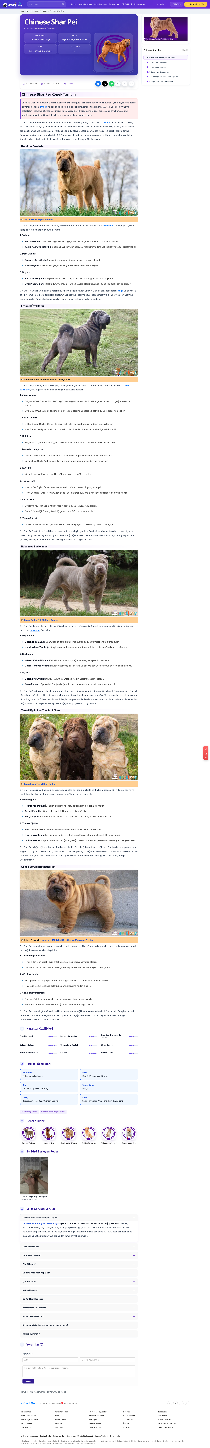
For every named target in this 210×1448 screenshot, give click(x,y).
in (187, 1403)
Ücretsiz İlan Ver (197, 4)
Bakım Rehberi (129, 1416)
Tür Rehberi (128, 1419)
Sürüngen (93, 1419)
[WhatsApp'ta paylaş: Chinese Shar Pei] (111, 84)
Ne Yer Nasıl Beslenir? (32, 1299)
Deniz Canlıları (27, 1423)
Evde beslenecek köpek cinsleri (53, 1112)
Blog (112, 1436)
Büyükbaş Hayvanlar (29, 1419)
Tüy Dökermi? (29, 1264)
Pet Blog (126, 1412)
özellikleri (108, 225)
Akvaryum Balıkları (28, 1416)
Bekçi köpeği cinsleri (29, 1112)
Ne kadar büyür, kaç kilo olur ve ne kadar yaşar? (45, 1325)
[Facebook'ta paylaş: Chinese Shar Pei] (98, 84)
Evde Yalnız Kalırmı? (31, 1255)
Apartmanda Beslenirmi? (34, 1307)
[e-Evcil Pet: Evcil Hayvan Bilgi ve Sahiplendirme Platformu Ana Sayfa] (12, 4)
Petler (118, 1436)
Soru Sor (127, 1427)
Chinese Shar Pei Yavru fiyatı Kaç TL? (40, 1217)
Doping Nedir (45, 1436)
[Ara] (63, 4)
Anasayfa (24, 11)
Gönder (28, 1381)
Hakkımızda (162, 1412)
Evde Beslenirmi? (30, 1246)
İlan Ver (126, 1423)
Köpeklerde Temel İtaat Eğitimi (39, 784)
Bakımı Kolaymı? (30, 1290)
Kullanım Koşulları (165, 1427)
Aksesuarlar (26, 1412)
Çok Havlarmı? (29, 1281)
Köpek (44, 11)
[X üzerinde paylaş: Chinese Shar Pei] (105, 84)
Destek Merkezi (101, 1436)
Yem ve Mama (95, 1423)
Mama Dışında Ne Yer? (33, 1316)
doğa (120, 290)
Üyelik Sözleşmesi (85, 1436)
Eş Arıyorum (26, 1427)
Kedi (57, 1416)
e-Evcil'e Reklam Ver (29, 1436)
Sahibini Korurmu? (31, 1334)
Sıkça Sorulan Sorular (167, 1423)
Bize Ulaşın (162, 1416)
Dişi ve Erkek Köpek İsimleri (38, 219)
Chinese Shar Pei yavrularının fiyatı (41, 1223)
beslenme (35, 630)
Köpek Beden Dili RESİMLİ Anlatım (41, 620)
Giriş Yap (177, 4)
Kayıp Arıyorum (61, 1412)
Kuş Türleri (59, 1427)
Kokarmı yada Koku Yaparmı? (36, 1273)
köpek (107, 122)
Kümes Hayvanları (97, 1416)
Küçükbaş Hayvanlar (98, 1412)
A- (125, 84)
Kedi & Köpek (60, 1419)
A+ (131, 84)
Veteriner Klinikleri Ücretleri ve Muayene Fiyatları (68, 940)
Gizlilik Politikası (164, 1419)
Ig (181, 1403)
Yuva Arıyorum (95, 1427)
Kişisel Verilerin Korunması (64, 1436)
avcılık (43, 106)
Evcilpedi (35, 11)
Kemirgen (59, 1423)
